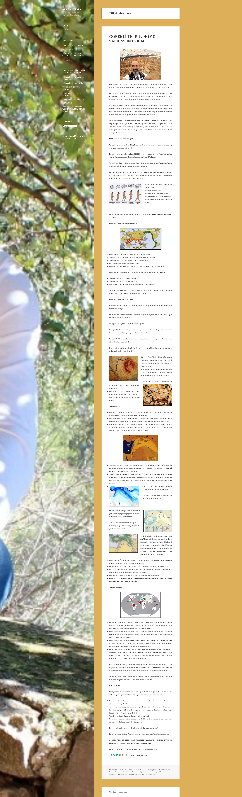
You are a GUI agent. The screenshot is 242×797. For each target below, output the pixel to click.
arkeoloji (164, 770)
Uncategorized (152, 770)
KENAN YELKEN (72, 9)
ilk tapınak (119, 774)
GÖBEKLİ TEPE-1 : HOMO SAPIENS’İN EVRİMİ (132, 38)
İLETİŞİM (65, 30)
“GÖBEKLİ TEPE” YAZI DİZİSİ (72, 83)
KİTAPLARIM (67, 103)
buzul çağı (140, 772)
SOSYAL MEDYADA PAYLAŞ (140, 755)
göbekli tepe (160, 772)
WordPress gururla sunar (118, 792)
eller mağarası (150, 772)
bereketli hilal (123, 772)
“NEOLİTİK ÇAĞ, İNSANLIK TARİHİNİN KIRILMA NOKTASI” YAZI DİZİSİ (73, 109)
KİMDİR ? (65, 26)
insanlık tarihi (129, 774)
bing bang (132, 772)
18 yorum (151, 774)
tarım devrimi (140, 774)
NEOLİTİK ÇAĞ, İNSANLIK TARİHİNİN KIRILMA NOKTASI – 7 (74, 56)
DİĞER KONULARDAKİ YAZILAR (73, 99)
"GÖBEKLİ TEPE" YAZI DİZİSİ (136, 770)
